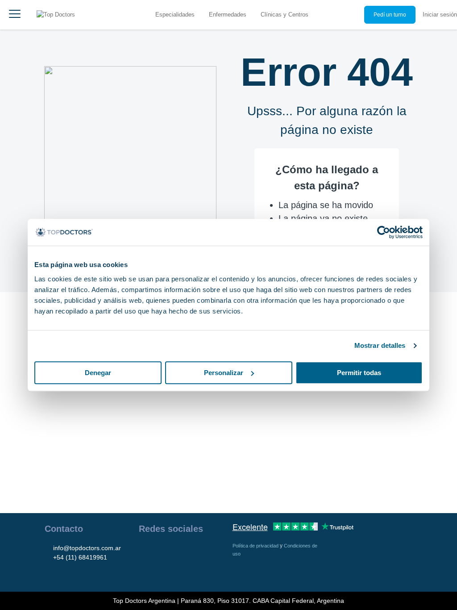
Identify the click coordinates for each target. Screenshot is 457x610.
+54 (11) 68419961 (80, 557)
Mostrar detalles (380, 345)
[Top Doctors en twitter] (193, 551)
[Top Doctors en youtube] (209, 551)
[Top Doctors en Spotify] (162, 571)
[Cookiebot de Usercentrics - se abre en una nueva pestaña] (384, 232)
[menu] (14, 14)
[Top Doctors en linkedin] (177, 551)
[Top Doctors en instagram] (161, 551)
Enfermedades (227, 14)
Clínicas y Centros (284, 14)
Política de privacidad (256, 545)
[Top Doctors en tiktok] (145, 571)
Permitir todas (359, 372)
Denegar (98, 372)
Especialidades (175, 14)
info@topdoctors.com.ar (87, 548)
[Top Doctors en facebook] (145, 551)
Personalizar (223, 372)
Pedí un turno (390, 15)
